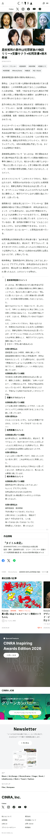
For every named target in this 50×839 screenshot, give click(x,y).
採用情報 (4, 820)
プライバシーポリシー (9, 827)
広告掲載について (30, 820)
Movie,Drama (12, 572)
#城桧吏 (27, 70)
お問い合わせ (29, 824)
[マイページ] (3, 3)
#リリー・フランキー (9, 66)
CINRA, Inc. (11, 797)
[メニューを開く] (47, 3)
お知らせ (4, 824)
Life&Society (7, 779)
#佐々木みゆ (37, 70)
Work (16, 779)
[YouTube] (34, 9)
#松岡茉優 (6, 70)
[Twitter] (17, 9)
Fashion (31, 779)
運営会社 (28, 816)
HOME (4, 572)
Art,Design (13, 776)
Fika (3, 787)
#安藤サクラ (42, 66)
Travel (23, 779)
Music (4, 776)
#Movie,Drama (17, 70)
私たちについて (7, 816)
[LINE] (40, 9)
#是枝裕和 (22, 66)
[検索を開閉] (43, 3)
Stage (34, 776)
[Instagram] (23, 9)
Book (41, 776)
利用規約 (28, 827)
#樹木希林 (32, 66)
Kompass (11, 787)
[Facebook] (28, 9)
